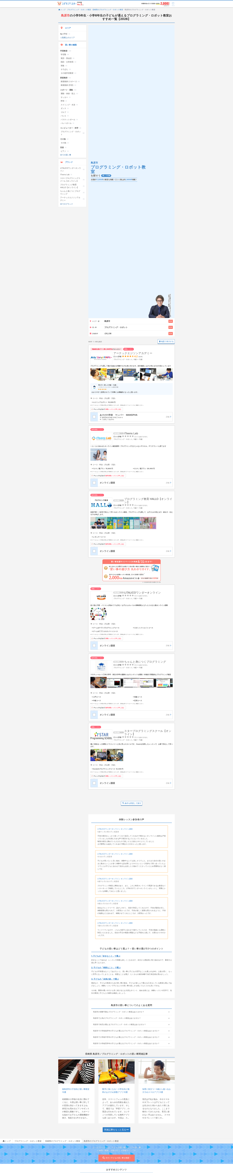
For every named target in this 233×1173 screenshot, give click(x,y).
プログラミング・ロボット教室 (79, 10)
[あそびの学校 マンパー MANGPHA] (135, 416)
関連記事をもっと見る (115, 1129)
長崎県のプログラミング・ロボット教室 (107, 10)
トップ (63, 10)
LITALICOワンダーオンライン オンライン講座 (115, 829)
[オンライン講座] (135, 483)
